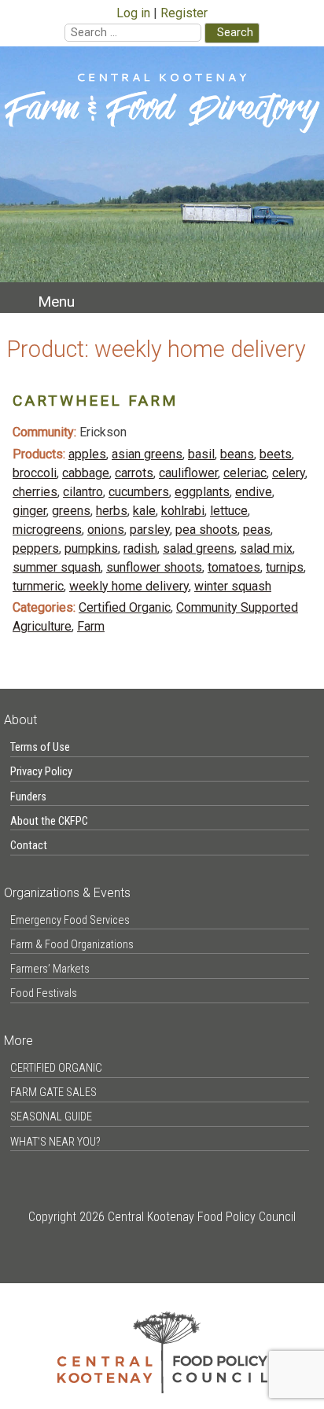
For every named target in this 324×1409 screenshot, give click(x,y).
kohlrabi (182, 510)
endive (253, 491)
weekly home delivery (129, 586)
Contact (28, 845)
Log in (133, 13)
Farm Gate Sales (53, 1092)
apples (87, 454)
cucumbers (139, 491)
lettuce (229, 510)
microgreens (47, 529)
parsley (150, 529)
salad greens (198, 548)
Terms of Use (40, 747)
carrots (134, 472)
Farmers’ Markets (50, 969)
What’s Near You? (55, 1142)
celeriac (245, 472)
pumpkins (91, 548)
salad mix (266, 548)
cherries (35, 491)
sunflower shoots (154, 567)
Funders (28, 797)
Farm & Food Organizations (72, 944)
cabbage (85, 472)
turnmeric (38, 586)
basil (201, 454)
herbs (111, 510)
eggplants (202, 491)
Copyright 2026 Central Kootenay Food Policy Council (162, 1216)
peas (257, 529)
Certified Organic (125, 607)
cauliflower (188, 472)
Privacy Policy (41, 771)
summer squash (57, 567)
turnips (285, 567)
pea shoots (206, 529)
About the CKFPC (49, 821)
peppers (36, 548)
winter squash (232, 586)
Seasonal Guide (51, 1117)
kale (144, 510)
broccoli (35, 472)
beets (276, 454)
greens (71, 510)
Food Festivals (43, 993)
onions (105, 529)
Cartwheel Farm (95, 401)
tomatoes (234, 567)
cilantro (83, 491)
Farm (91, 626)
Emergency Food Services (70, 920)
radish (140, 548)
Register (184, 13)
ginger (29, 510)
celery (288, 472)
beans (237, 454)
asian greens (147, 454)
